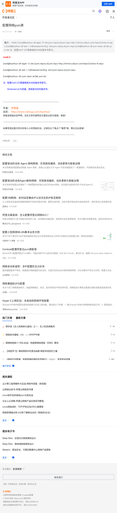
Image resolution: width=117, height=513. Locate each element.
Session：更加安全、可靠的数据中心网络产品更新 (26, 449)
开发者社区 (12, 484)
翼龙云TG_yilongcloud (11, 223)
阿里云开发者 (7, 189)
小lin (4, 257)
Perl (15, 140)
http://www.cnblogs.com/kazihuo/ (30, 111)
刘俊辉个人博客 (8, 240)
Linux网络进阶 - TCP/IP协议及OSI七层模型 (22, 406)
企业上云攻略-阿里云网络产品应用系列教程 (23, 400)
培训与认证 (31, 484)
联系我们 (58, 477)
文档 (5, 484)
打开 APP (108, 4)
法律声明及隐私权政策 (12, 495)
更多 (4, 420)
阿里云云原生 (7, 172)
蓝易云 (5, 206)
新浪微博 (17, 468)
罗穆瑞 (14, 108)
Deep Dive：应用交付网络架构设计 (19, 438)
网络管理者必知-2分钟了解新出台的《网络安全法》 (26, 412)
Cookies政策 (28, 495)
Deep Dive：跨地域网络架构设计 (18, 443)
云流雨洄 (6, 275)
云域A (4, 292)
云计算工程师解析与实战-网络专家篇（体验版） (25, 383)
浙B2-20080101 (32, 501)
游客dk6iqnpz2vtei (10, 309)
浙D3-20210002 (30, 505)
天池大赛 (22, 484)
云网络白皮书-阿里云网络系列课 (17, 389)
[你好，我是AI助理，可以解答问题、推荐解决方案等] (100, 11)
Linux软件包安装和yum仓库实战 (17, 395)
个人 (112, 17)
